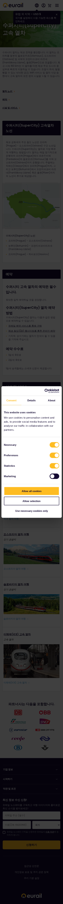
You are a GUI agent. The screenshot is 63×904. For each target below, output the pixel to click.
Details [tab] (31, 400)
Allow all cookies (31, 491)
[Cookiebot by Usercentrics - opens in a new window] (45, 391)
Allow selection (31, 500)
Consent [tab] (11, 400)
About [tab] (51, 400)
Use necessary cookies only (31, 510)
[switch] (54, 455)
